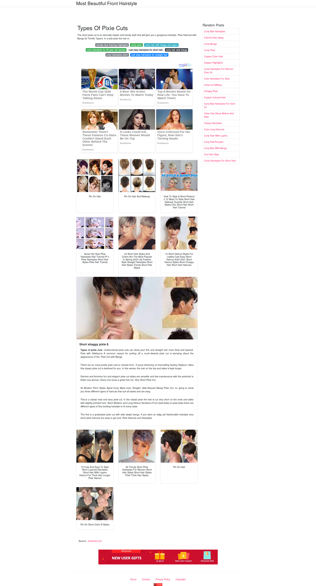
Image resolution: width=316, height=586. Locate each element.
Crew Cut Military (213, 84)
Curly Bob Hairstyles (214, 31)
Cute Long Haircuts (214, 129)
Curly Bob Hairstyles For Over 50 (219, 105)
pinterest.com (95, 541)
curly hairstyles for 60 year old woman (106, 49)
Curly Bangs (210, 43)
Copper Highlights (213, 62)
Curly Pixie (209, 50)
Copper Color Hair (213, 56)
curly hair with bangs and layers (161, 44)
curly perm (136, 44)
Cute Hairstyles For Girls (217, 78)
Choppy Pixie (211, 91)
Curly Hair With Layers (215, 135)
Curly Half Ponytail (213, 141)
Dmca (133, 579)
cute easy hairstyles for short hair (146, 49)
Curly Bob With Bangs (215, 148)
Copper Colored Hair (215, 97)
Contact (146, 579)
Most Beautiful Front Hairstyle (106, 3)
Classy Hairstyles (213, 123)
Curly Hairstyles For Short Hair (220, 160)
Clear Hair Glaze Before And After (219, 115)
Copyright (181, 579)
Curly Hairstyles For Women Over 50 (218, 70)
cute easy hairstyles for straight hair (149, 54)
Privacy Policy (163, 579)
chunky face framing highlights (112, 44)
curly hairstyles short (117, 54)
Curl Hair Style (211, 154)
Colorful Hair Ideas (214, 37)
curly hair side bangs (176, 49)
